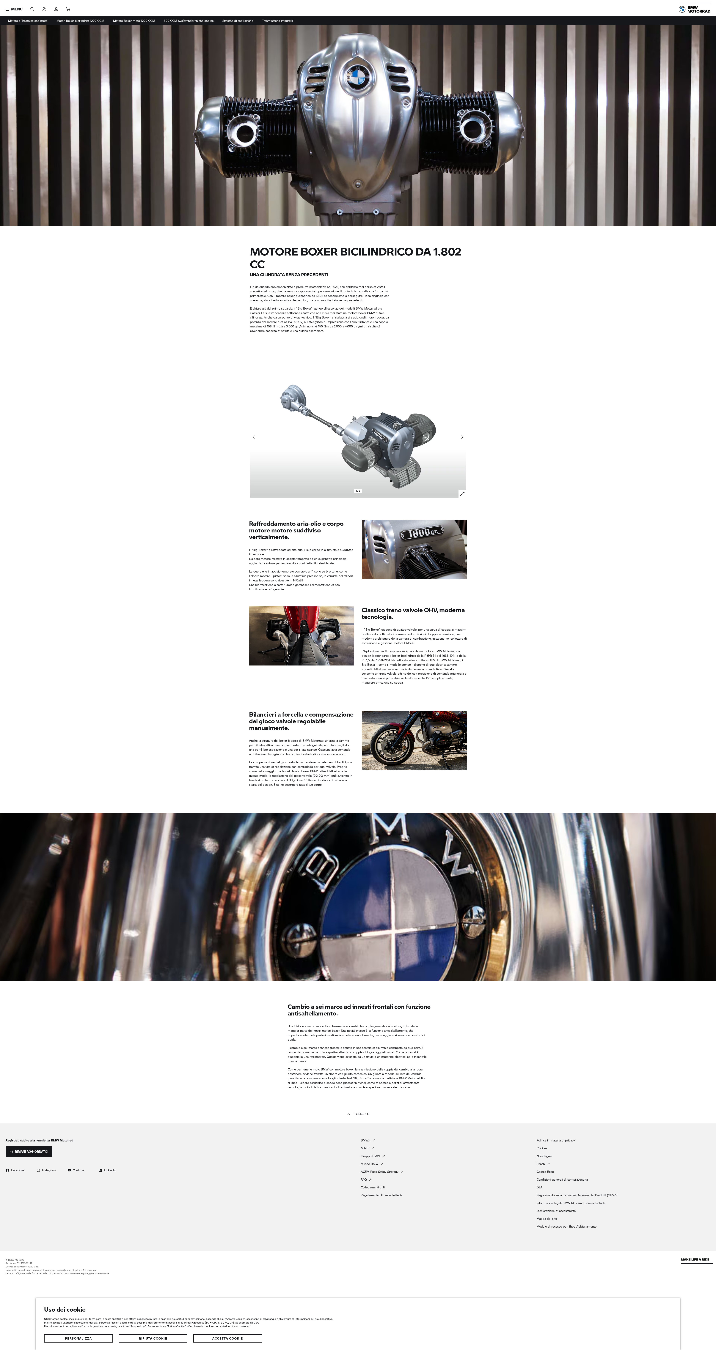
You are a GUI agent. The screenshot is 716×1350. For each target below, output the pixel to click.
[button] (14, 9)
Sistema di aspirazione (237, 20)
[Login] (56, 8)
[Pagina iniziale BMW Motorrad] (694, 9)
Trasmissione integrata (277, 20)
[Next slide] (462, 437)
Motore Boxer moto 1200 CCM (134, 20)
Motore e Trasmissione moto (27, 20)
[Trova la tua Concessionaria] (44, 8)
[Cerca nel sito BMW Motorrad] (32, 8)
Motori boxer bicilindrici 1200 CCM (80, 20)
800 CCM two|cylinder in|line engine (189, 20)
